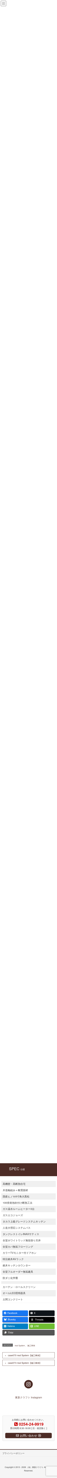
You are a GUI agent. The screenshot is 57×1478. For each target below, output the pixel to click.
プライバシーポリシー (13, 1453)
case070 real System (24, 1355)
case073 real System (24, 1362)
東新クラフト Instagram (28, 1397)
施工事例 (31, 1345)
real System (20, 1345)
